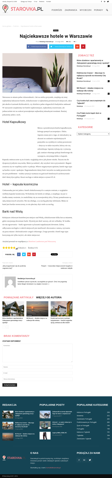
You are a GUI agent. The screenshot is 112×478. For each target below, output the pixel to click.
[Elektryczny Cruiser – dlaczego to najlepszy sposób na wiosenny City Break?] (7, 425)
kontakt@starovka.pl (53, 468)
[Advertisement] (56, 20)
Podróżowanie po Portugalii (86, 422)
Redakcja (80, 106)
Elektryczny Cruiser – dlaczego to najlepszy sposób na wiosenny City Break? (91, 75)
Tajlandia (80, 435)
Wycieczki (85, 10)
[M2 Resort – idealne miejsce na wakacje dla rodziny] (37, 308)
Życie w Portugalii (83, 425)
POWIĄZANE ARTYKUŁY (18, 297)
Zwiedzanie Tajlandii (84, 439)
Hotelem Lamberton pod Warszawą (42, 241)
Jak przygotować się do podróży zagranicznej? (14, 267)
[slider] (9, 247)
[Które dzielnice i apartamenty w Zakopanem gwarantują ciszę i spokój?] (13, 308)
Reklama (41, 1)
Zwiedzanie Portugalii (84, 419)
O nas (35, 1)
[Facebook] (101, 1)
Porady (98, 10)
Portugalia (80, 429)
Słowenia (80, 416)
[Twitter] (108, 1)
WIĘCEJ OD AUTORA (49, 297)
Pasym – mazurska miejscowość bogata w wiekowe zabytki (56, 267)
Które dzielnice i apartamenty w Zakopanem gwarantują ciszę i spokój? (12, 320)
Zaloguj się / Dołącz (26, 1)
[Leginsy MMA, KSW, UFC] (45, 435)
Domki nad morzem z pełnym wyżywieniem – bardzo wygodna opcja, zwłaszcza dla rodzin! (61, 320)
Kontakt (48, 1)
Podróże (57, 10)
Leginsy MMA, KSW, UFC (59, 433)
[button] (107, 10)
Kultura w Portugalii (84, 412)
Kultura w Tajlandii (83, 432)
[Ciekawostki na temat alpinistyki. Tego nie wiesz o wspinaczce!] (45, 414)
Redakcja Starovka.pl (46, 41)
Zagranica (71, 10)
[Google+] (104, 1)
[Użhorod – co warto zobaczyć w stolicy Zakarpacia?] (45, 425)
